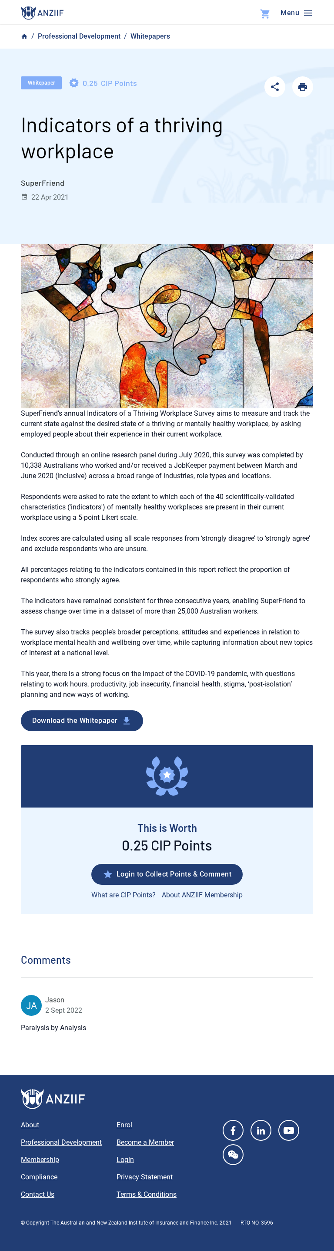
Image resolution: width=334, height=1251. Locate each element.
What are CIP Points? (123, 895)
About (30, 1125)
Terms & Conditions (147, 1194)
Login (125, 1160)
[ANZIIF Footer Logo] (167, 1099)
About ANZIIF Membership (202, 895)
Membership (40, 1160)
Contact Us (37, 1194)
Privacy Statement (145, 1177)
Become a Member (145, 1142)
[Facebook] (233, 1130)
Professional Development (79, 36)
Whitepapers (150, 36)
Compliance (39, 1177)
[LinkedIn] (260, 1130)
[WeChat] (233, 1154)
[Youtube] (288, 1130)
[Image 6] (42, 13)
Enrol (124, 1125)
